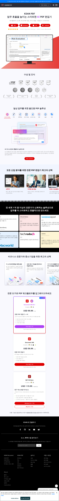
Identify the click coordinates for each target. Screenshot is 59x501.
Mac (15, 25)
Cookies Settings (14, 498)
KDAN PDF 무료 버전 (32, 412)
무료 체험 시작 (29, 364)
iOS (36, 25)
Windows (25, 25)
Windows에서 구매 (29, 403)
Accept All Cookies (25, 498)
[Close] (56, 492)
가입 (39, 445)
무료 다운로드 (29, 158)
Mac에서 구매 (29, 406)
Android (47, 25)
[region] (29, 495)
